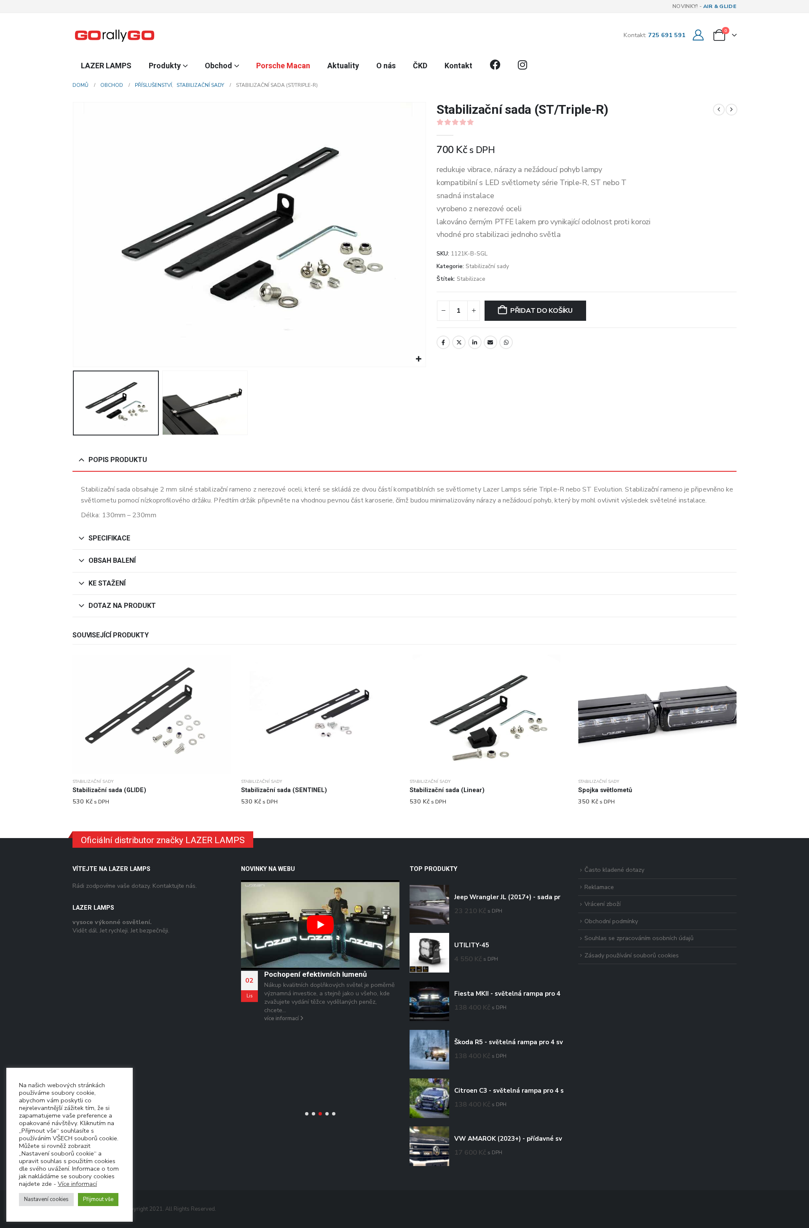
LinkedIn (475, 342)
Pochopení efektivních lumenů (315, 974)
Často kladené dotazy (614, 869)
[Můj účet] (698, 35)
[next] (731, 110)
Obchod (218, 65)
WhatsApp (506, 342)
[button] (74, 234)
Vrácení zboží (602, 904)
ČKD (420, 65)
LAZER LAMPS (106, 65)
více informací (282, 1018)
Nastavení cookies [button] (46, 1199)
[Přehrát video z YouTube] (320, 924)
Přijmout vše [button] (98, 1199)
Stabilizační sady (487, 266)
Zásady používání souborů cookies (631, 955)
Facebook (443, 342)
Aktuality (343, 65)
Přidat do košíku (541, 310)
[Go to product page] (151, 714)
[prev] (719, 110)
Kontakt (458, 65)
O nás (386, 65)
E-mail (490, 342)
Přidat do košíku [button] (217, 668)
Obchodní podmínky (611, 921)
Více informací (77, 1184)
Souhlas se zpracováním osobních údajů (639, 938)
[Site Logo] (114, 35)
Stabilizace (471, 279)
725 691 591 (667, 35)
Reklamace (599, 887)
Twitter (459, 342)
